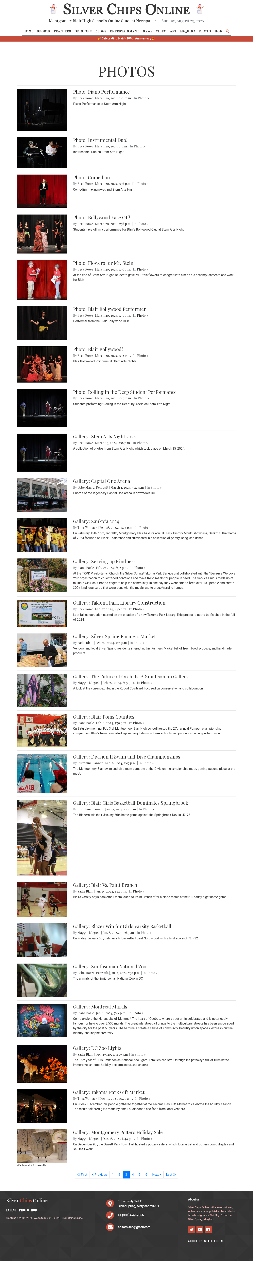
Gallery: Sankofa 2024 (96, 521)
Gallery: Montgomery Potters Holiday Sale (118, 1132)
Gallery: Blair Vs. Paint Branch (105, 885)
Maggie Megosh (88, 683)
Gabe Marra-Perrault (92, 487)
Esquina (188, 31)
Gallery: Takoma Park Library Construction (119, 602)
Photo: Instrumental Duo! (100, 140)
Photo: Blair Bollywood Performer (109, 309)
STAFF (208, 1241)
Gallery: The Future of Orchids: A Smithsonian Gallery (131, 676)
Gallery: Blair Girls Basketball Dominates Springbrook (130, 803)
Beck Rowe (85, 98)
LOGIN (218, 1241)
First (83, 1174)
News (148, 31)
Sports (43, 31)
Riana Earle (85, 568)
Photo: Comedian (91, 177)
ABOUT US (195, 1241)
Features (62, 31)
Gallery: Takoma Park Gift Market (108, 1092)
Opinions (83, 31)
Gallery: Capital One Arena (101, 481)
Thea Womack (87, 527)
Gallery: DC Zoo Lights (97, 1048)
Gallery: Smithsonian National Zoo (109, 966)
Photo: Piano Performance (101, 91)
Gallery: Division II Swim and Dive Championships (126, 756)
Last (169, 1174)
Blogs (101, 31)
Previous (100, 1174)
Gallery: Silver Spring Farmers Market (114, 636)
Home (29, 31)
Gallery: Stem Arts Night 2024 (104, 436)
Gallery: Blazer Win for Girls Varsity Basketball (122, 926)
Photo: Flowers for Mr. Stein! (104, 263)
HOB (218, 31)
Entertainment (124, 31)
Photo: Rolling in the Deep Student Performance (125, 392)
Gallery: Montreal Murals (100, 1006)
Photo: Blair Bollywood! (98, 349)
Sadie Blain (85, 643)
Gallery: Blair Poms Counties (103, 716)
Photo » (143, 98)
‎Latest (11, 1210)
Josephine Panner (90, 763)
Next (156, 1174)
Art (173, 31)
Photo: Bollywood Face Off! (101, 217)
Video (161, 31)
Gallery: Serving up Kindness (104, 561)
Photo (205, 31)
